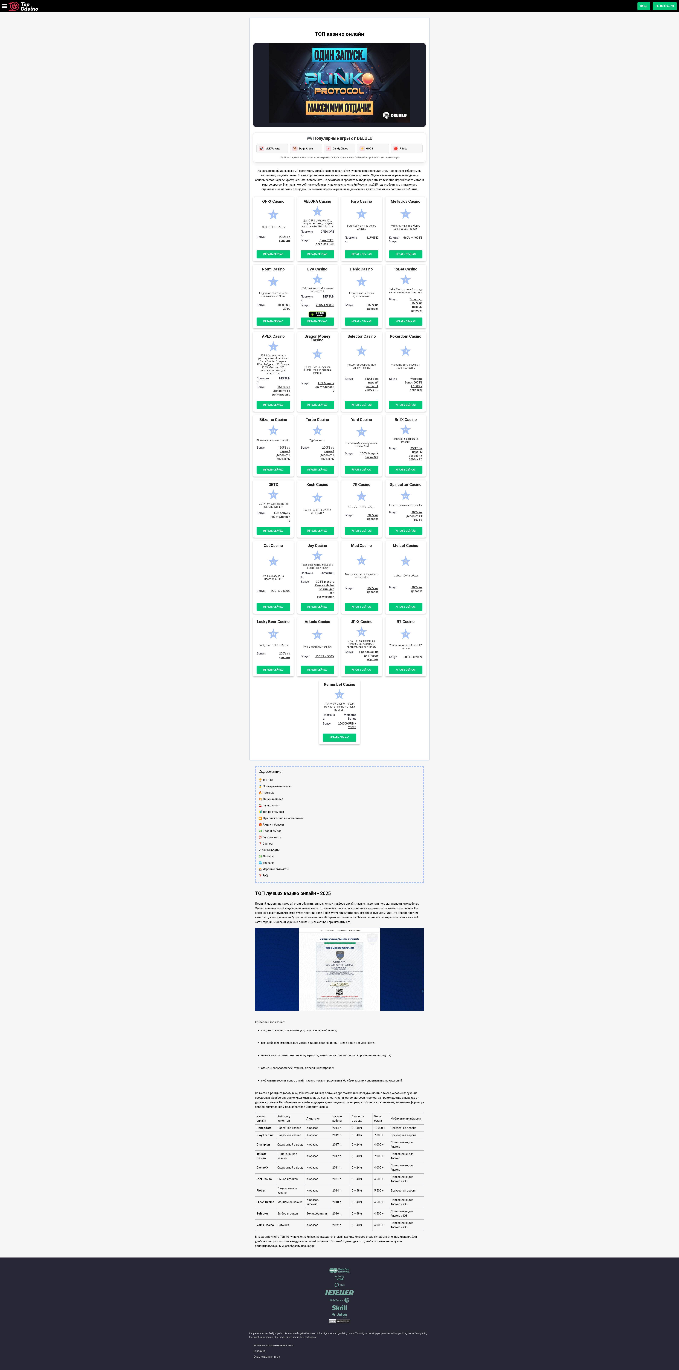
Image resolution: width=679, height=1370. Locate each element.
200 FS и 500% (280, 591)
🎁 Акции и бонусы (271, 824)
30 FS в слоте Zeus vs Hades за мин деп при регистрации (324, 589)
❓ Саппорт (266, 843)
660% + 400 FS (412, 237)
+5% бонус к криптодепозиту (324, 387)
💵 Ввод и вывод (270, 831)
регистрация (664, 6)
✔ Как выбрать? (269, 850)
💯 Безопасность (270, 837)
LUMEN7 (372, 237)
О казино (260, 1351)
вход (643, 6)
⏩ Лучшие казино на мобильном (281, 818)
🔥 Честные (266, 792)
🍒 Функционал (269, 805)
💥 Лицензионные (271, 799)
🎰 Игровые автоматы (274, 869)
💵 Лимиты (266, 856)
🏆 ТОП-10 (266, 780)
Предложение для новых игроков (368, 655)
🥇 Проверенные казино (275, 786)
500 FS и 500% (324, 656)
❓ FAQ (263, 875)
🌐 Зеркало (266, 862)
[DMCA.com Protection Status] (339, 1322)
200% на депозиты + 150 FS (414, 516)
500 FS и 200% (413, 657)
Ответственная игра (267, 1356)
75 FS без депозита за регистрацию (281, 390)
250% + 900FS (325, 305)
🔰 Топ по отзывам (271, 812)
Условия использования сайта (273, 1345)
